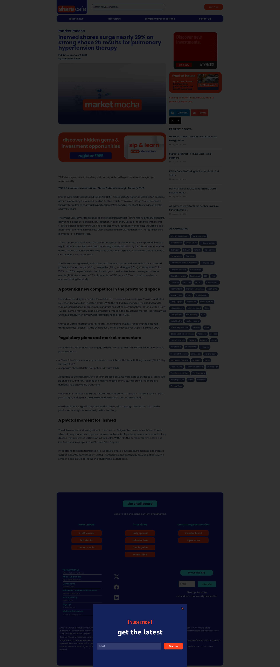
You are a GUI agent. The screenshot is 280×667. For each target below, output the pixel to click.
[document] (140, 333)
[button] (183, 608)
